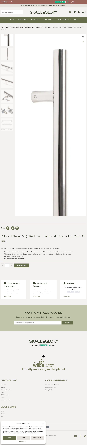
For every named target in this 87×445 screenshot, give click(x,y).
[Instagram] (17, 228)
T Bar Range (47, 27)
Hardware (22, 20)
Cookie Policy (22, 441)
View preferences (37, 437)
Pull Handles (38, 27)
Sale (75, 20)
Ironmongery (19, 27)
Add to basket (21, 265)
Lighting (34, 20)
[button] (43, 423)
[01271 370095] (70, 12)
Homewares (48, 20)
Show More (7, 296)
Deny (23, 437)
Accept (9, 437)
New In (12, 20)
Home (2, 27)
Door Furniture (29, 27)
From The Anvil (63, 20)
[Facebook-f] (80, 436)
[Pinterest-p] (85, 436)
